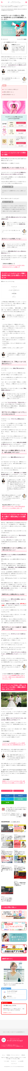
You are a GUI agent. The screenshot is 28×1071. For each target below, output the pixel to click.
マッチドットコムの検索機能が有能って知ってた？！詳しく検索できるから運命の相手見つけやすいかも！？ (13, 677)
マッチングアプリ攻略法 (9, 5)
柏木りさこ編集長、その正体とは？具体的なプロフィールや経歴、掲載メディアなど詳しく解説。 (14, 1058)
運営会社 (23, 1055)
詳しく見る (20, 125)
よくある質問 (20, 1061)
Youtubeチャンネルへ (7, 1012)
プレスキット (13, 1061)
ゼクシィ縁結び (4, 134)
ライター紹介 (6, 1061)
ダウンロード (20, 122)
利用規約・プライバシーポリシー (13, 1055)
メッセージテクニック (17, 5)
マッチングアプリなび (13, 1066)
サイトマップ (14, 1063)
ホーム (3, 5)
